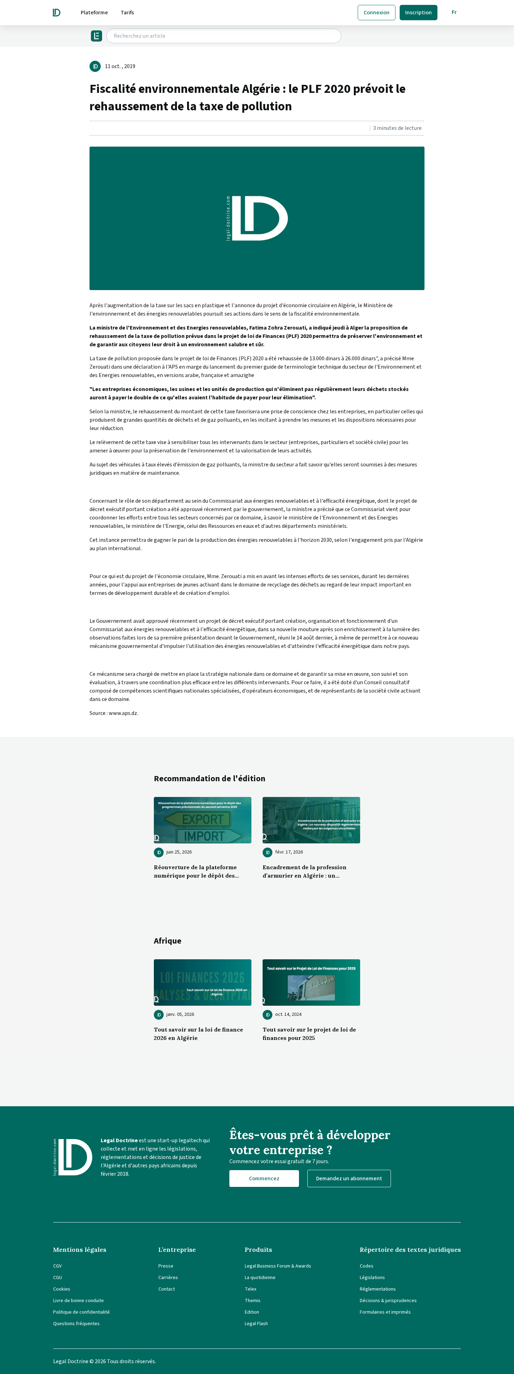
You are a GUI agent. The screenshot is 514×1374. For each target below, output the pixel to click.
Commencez (264, 1178)
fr (454, 12)
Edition (252, 1312)
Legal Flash (256, 1323)
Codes (366, 1266)
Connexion (377, 12)
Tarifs (127, 12)
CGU (57, 1277)
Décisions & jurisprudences (388, 1300)
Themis (252, 1300)
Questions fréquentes (76, 1323)
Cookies (61, 1289)
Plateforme (94, 12)
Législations (372, 1277)
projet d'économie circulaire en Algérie (309, 305)
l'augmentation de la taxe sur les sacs (149, 305)
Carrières (168, 1277)
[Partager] (91, 128)
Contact (166, 1289)
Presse (165, 1266)
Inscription (418, 12)
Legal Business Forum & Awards (278, 1266)
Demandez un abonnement (349, 1178)
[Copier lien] (90, 128)
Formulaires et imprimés (385, 1312)
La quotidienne (260, 1277)
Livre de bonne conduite (78, 1300)
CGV (57, 1266)
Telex (250, 1289)
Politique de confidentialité (81, 1312)
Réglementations (378, 1289)
